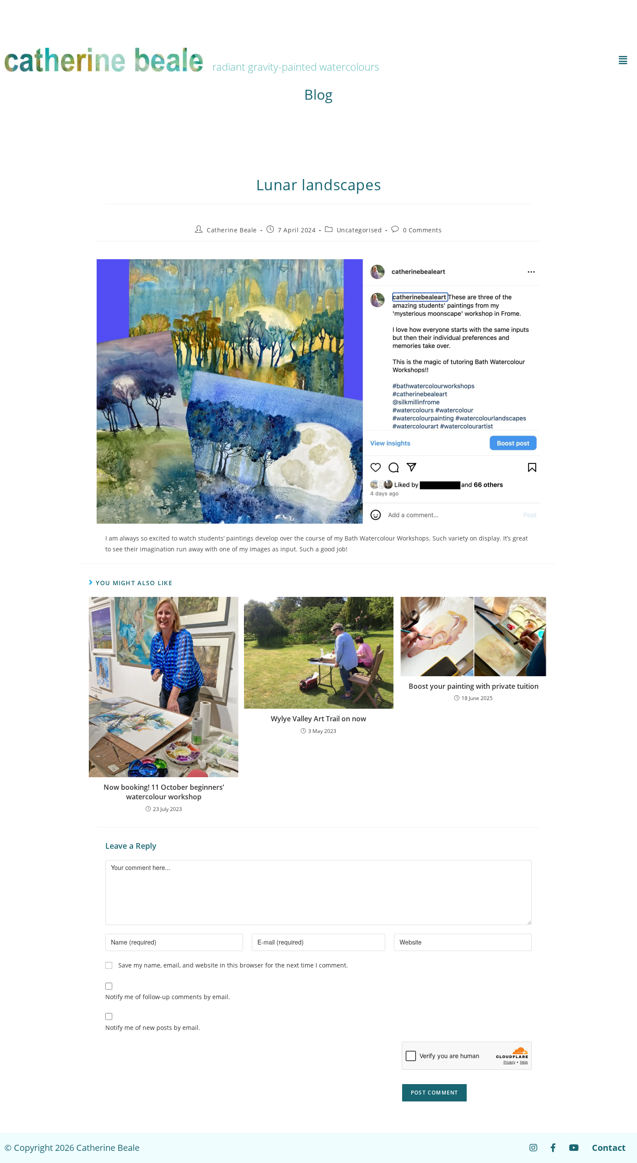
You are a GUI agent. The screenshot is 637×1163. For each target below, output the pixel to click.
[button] (528, 60)
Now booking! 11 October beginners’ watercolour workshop (164, 791)
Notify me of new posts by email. (152, 1027)
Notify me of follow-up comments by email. (167, 997)
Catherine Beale (232, 230)
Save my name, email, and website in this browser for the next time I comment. (233, 965)
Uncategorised (359, 230)
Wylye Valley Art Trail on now (318, 718)
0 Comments (422, 230)
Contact (609, 1147)
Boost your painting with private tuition (474, 686)
